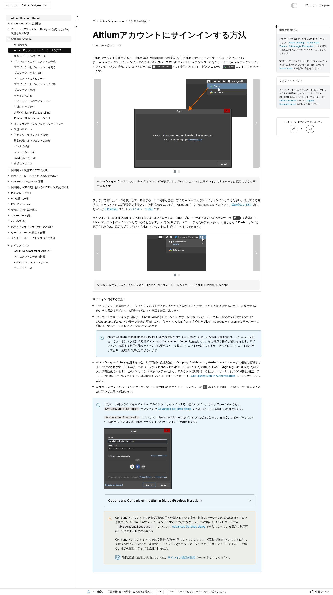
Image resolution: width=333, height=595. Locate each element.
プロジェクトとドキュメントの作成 (35, 61)
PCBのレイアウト (21, 193)
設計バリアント (23, 129)
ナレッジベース (23, 267)
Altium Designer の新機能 (26, 23)
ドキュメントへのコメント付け (32, 101)
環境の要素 (20, 44)
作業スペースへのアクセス (29, 56)
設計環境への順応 (138, 21)
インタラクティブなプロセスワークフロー (38, 123)
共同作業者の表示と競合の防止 (32, 112)
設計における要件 (24, 106)
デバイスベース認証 (140, 209)
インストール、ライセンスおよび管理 (33, 238)
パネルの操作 (22, 146)
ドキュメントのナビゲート (29, 78)
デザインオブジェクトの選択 (31, 135)
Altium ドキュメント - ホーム (31, 262)
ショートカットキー (25, 152)
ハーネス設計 (19, 221)
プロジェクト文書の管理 (28, 73)
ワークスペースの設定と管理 (28, 232)
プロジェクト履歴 (24, 90)
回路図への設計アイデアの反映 (29, 170)
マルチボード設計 (21, 215)
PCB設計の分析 (20, 198)
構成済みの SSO (241, 204)
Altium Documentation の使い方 (33, 251)
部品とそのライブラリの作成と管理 (32, 226)
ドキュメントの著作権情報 (29, 256)
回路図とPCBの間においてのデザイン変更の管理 (40, 187)
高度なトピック (23, 163)
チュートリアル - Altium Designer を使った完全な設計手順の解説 (40, 31)
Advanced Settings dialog (174, 408)
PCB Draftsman (20, 204)
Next (256, 123)
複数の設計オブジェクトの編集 (32, 140)
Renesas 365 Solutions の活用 (32, 118)
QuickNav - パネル (25, 157)
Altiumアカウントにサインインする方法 (37, 50)
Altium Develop (296, 42)
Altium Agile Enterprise (301, 46)
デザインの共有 (23, 95)
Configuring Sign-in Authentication (213, 376)
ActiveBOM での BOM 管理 (27, 181)
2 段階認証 (111, 209)
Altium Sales (286, 68)
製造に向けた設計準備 (24, 210)
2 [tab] (179, 171)
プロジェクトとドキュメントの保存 (35, 84)
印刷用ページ (322, 591)
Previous (97, 123)
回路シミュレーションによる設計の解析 (34, 176)
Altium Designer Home (112, 21)
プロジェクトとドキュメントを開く (35, 67)
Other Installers (287, 100)
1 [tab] (175, 171)
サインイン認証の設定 (181, 557)
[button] (179, 501)
